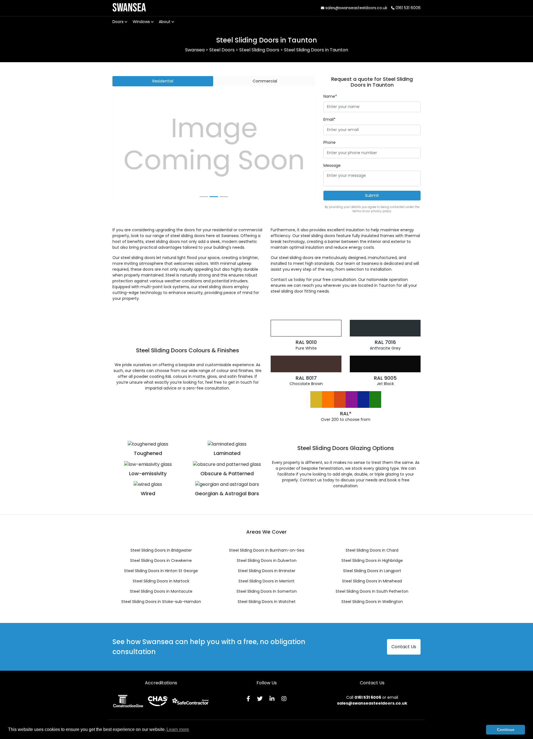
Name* (330, 96)
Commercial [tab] (265, 81)
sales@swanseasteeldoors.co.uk (355, 8)
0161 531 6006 (407, 8)
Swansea (129, 8)
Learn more (178, 729)
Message (332, 165)
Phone (329, 142)
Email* (329, 119)
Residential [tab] (162, 81)
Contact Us (403, 647)
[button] (128, 148)
